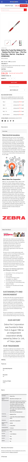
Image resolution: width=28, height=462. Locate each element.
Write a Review (4, 58)
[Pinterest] (13, 121)
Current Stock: (6, 75)
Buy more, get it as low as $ (16, 73)
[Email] (5, 121)
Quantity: (3, 78)
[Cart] (26, 2)
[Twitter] (10, 121)
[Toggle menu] (2, 2)
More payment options (14, 86)
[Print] (8, 121)
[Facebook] (2, 121)
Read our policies (13, 452)
